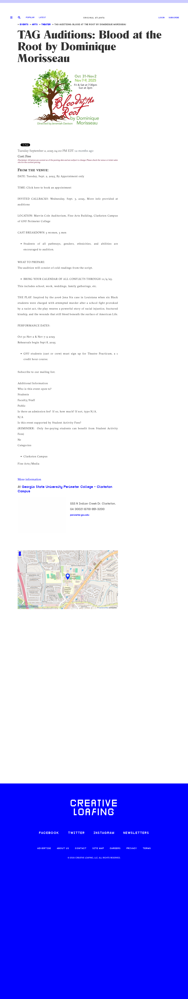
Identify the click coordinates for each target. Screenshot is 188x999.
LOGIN (161, 18)
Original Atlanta (94, 18)
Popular (30, 18)
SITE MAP (98, 848)
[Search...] (19, 18)
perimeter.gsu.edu (79, 515)
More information (29, 479)
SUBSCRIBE (174, 18)
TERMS (147, 848)
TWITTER (76, 833)
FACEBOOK (49, 833)
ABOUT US (63, 848)
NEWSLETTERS (136, 833)
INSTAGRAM (104, 833)
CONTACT (81, 848)
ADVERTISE (44, 848)
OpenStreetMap (103, 608)
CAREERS (115, 848)
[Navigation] (10, 18)
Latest (42, 18)
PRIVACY (131, 848)
